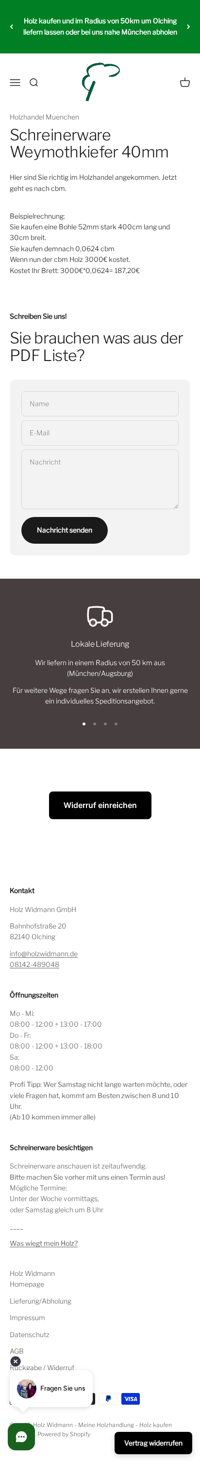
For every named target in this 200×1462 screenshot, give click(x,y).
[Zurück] (11, 27)
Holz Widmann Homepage (32, 1278)
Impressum (27, 1317)
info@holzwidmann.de (44, 953)
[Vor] (188, 27)
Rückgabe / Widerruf (42, 1367)
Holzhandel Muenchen (44, 117)
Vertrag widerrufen (153, 1443)
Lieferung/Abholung (40, 1301)
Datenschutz (30, 1334)
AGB (17, 1351)
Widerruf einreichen (100, 805)
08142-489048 (34, 964)
